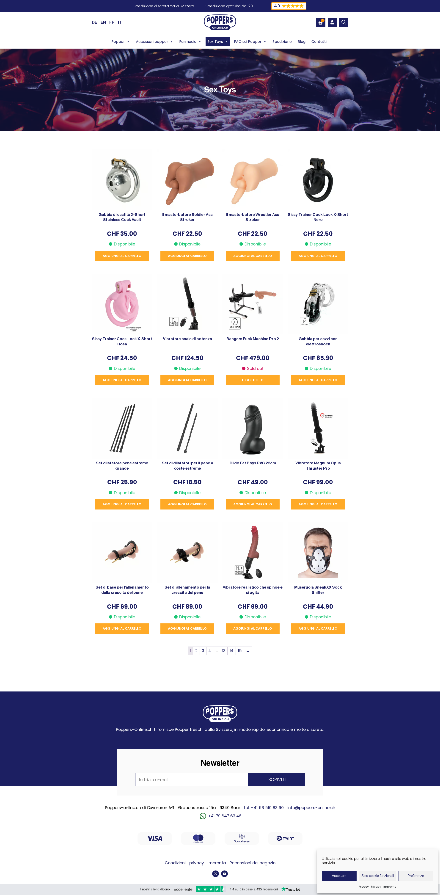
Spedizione (282, 41)
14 (232, 650)
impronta (389, 887)
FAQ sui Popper (247, 41)
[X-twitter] (215, 873)
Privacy (364, 887)
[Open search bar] (343, 22)
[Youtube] (224, 873)
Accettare (339, 876)
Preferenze (415, 876)
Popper (118, 41)
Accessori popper (152, 41)
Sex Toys (215, 41)
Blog (301, 41)
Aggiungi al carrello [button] (122, 255)
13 (224, 650)
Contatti (319, 41)
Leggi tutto (253, 380)
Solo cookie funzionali (377, 876)
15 (240, 650)
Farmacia (187, 41)
